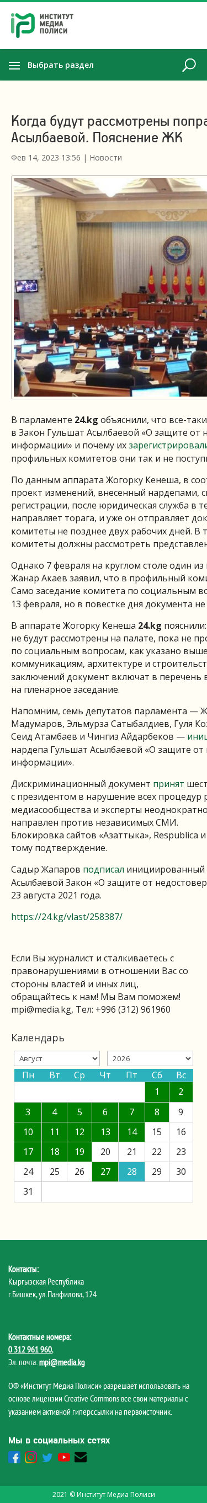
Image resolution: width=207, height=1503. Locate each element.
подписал (103, 869)
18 (55, 1152)
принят (168, 784)
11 (55, 1132)
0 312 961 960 (30, 1349)
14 (132, 1132)
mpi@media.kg (62, 1361)
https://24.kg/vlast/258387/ (67, 917)
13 (105, 1132)
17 (28, 1152)
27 (105, 1171)
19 (79, 1152)
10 (28, 1132)
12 (79, 1132)
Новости (105, 157)
